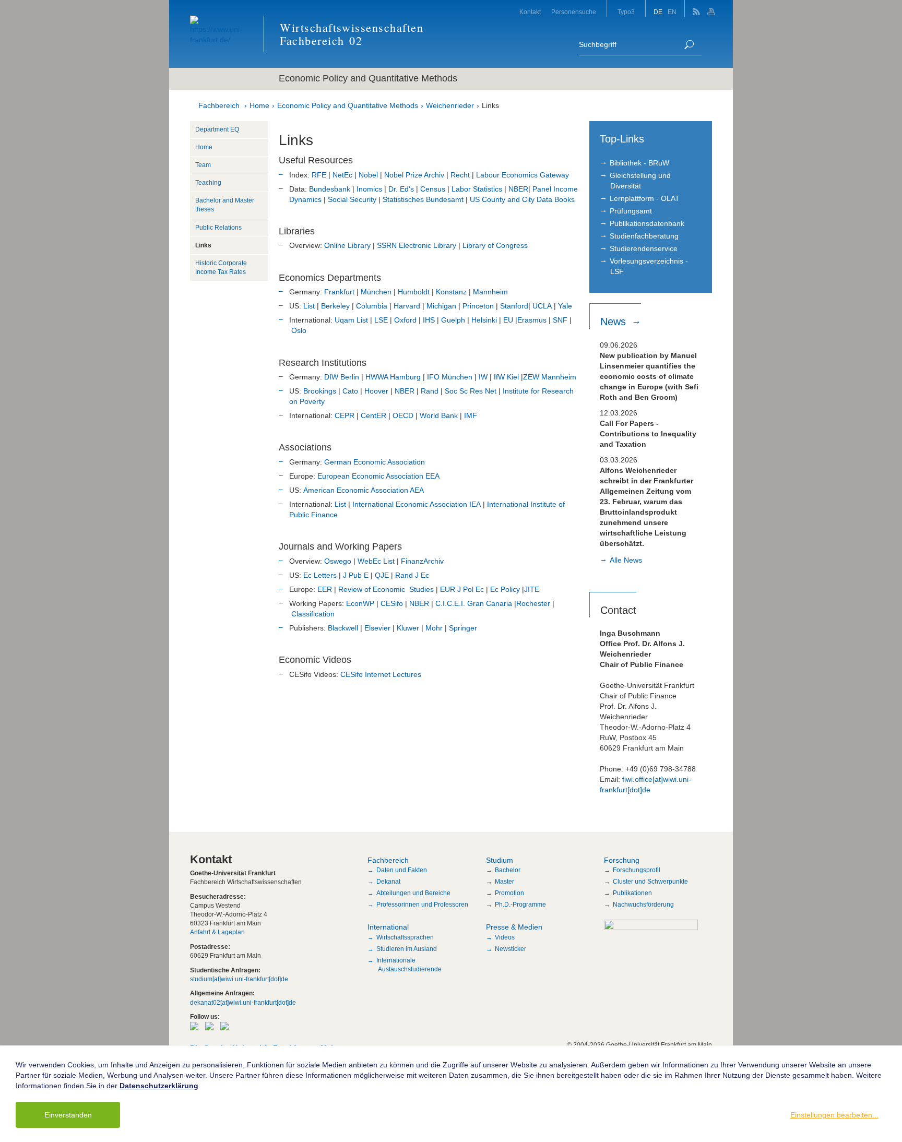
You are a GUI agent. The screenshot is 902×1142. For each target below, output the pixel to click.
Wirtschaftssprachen (405, 937)
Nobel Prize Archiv (414, 175)
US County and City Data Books (522, 199)
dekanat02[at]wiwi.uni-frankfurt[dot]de (243, 1002)
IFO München (449, 377)
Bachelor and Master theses (224, 205)
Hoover (376, 391)
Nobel (368, 175)
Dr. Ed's (401, 189)
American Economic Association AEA (363, 490)
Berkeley (335, 306)
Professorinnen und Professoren (422, 904)
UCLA (542, 306)
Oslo (298, 330)
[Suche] (689, 44)
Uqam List (352, 320)
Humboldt (414, 292)
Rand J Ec (412, 575)
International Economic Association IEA (416, 504)
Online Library (347, 245)
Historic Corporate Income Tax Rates (221, 267)
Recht (460, 175)
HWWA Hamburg (394, 377)
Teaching (208, 182)
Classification (313, 614)
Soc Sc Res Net (470, 391)
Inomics (369, 189)
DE (658, 12)
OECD (403, 415)
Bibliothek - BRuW (639, 163)
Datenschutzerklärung (159, 1085)
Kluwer (408, 628)
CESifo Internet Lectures (380, 674)
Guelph (453, 320)
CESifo (392, 603)
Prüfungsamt (631, 211)
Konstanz (451, 292)
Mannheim (490, 292)
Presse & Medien (514, 927)
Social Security (352, 199)
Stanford (514, 306)
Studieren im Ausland (406, 949)
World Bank (439, 415)
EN (672, 12)
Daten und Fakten (401, 870)
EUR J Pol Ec (462, 589)
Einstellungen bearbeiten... (834, 1115)
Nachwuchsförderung (643, 904)
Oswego (337, 561)
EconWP (360, 603)
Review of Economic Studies (386, 589)
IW (483, 377)
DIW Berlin (341, 377)
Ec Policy (505, 589)
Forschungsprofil (636, 870)
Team (203, 165)
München (376, 292)
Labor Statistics (477, 189)
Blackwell (343, 628)
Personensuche (573, 12)
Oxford (405, 320)
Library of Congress (494, 245)
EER (324, 589)
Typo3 (626, 12)
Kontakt (530, 12)
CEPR (344, 415)
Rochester (533, 603)
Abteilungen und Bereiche (413, 893)
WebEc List (376, 561)
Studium (499, 860)
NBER (518, 189)
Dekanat (388, 881)
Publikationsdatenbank (647, 223)
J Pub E (356, 575)
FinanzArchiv (422, 561)
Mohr (434, 628)
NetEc (342, 175)
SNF (560, 320)
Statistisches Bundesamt (423, 199)
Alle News (626, 560)
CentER (374, 415)
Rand (429, 391)
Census (432, 189)
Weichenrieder (450, 105)
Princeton (478, 306)
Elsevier (377, 628)
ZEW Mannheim (549, 377)
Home (259, 105)
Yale (565, 306)
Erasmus (532, 320)
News (614, 321)
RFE (319, 175)
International (388, 927)
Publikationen (632, 893)
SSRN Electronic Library (416, 245)
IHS (429, 320)
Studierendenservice (644, 248)
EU (507, 320)
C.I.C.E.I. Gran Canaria (473, 603)
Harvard (407, 306)
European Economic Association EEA (378, 476)
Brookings (319, 391)
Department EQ (217, 129)
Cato (350, 391)
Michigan (441, 306)
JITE (531, 589)
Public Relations (218, 227)
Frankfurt (339, 292)
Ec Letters (320, 575)
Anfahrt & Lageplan (217, 932)
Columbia (371, 306)
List (309, 306)
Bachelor (507, 870)
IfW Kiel (507, 377)
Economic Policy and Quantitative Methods (347, 105)
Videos (505, 937)
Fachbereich (219, 105)
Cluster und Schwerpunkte (650, 881)
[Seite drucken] (712, 8)
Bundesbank (329, 189)
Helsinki (484, 320)
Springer (463, 628)
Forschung (621, 860)
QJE (382, 575)
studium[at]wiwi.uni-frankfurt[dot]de (239, 979)
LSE (381, 320)
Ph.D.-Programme (520, 904)
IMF (470, 415)
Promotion (509, 893)
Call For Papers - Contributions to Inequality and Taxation (648, 433)
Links (490, 105)
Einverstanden (68, 1115)
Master (504, 881)
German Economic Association (374, 462)
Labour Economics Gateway (522, 175)
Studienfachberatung (644, 236)
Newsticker (510, 949)
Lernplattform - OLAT (645, 198)
